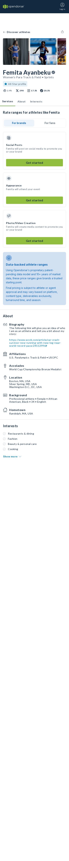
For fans (50, 123)
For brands (19, 123)
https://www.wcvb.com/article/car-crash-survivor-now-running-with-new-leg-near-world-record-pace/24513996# (35, 342)
